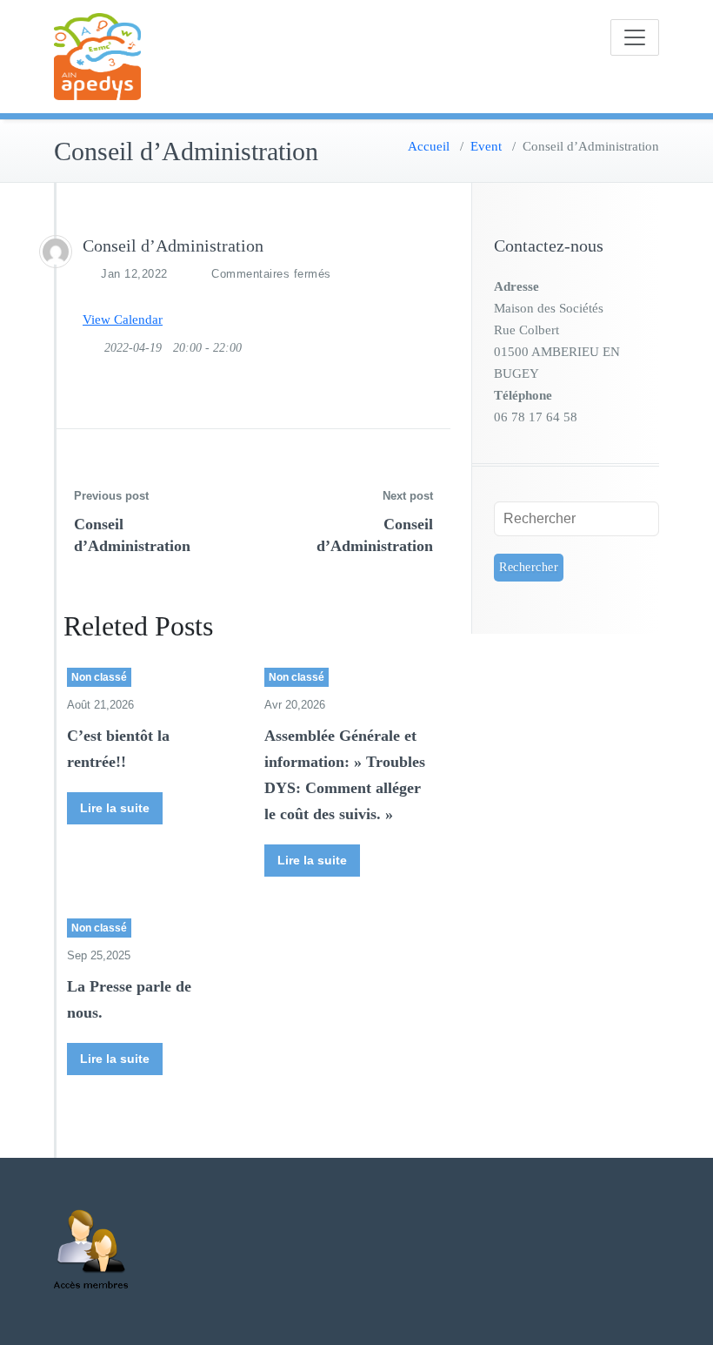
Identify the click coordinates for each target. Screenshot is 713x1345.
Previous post (111, 495)
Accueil (429, 146)
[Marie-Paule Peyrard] (55, 251)
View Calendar (123, 319)
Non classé (99, 677)
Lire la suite (115, 808)
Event (486, 146)
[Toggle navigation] (634, 37)
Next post (408, 495)
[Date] (92, 343)
